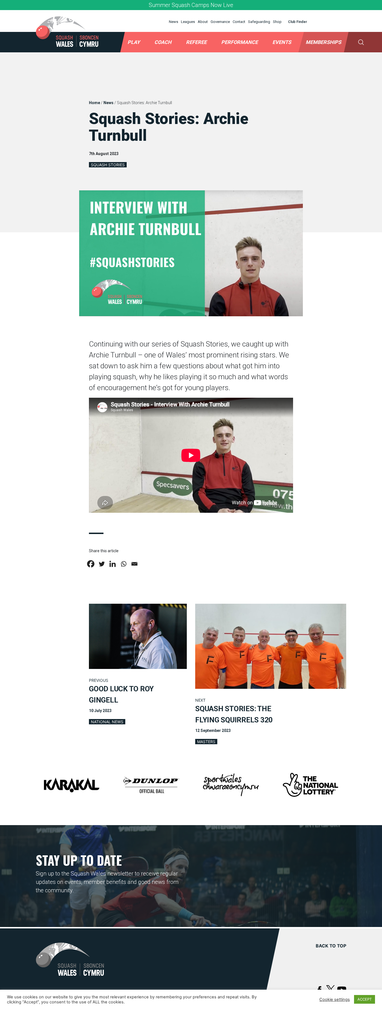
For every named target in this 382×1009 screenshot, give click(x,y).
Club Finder (297, 22)
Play (134, 42)
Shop (277, 22)
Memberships (323, 42)
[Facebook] (91, 564)
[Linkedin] (112, 564)
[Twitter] (102, 564)
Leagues (188, 22)
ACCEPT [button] (364, 999)
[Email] (134, 564)
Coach (162, 42)
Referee (196, 42)
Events (281, 42)
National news (107, 721)
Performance (239, 42)
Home (94, 102)
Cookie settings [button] (334, 999)
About (203, 22)
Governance (220, 22)
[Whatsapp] (123, 564)
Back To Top (331, 946)
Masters (206, 741)
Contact (239, 22)
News (173, 22)
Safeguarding (259, 22)
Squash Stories (108, 164)
